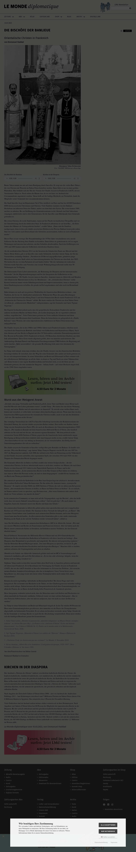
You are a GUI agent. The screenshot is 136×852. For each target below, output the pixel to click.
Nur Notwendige (108, 831)
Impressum (114, 842)
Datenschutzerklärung (101, 842)
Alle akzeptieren (108, 825)
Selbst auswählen (109, 837)
